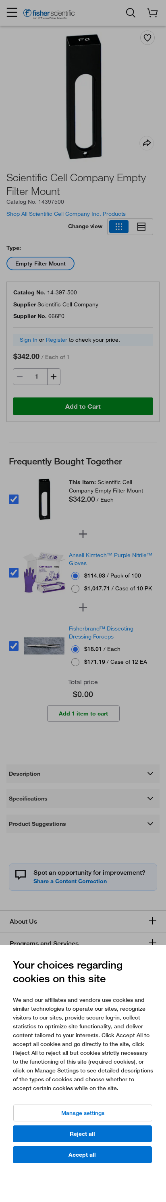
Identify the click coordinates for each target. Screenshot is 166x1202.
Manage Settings (82, 1113)
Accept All (82, 1154)
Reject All (82, 1133)
